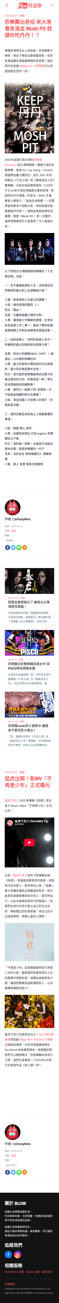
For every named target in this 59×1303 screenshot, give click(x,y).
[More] (24, 547)
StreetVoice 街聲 (14, 1271)
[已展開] (6, 5)
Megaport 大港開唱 (32, 66)
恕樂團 (9, 540)
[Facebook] (7, 547)
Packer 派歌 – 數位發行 (39, 1271)
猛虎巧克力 (12, 800)
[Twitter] (13, 547)
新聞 (22, 15)
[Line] (18, 547)
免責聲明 (10, 1284)
